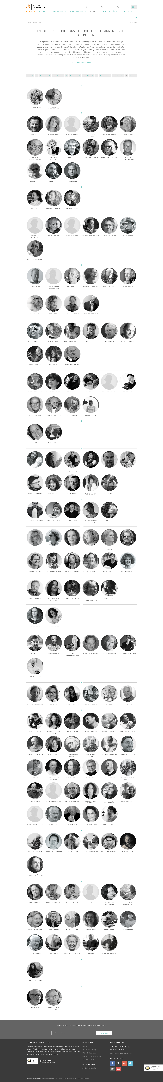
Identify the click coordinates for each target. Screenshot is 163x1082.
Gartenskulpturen (78, 11)
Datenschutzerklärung (48, 1078)
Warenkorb (108, 7)
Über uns (117, 11)
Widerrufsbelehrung (68, 1078)
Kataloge (106, 11)
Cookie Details (58, 1078)
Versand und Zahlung (89, 1050)
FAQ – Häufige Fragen (89, 1053)
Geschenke (43, 11)
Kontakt (85, 1046)
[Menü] (37, 1059)
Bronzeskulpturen (59, 11)
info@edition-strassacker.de (121, 1053)
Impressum (81, 1078)
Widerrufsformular (88, 1059)
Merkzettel (92, 7)
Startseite (28, 22)
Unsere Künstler (37, 22)
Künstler (94, 11)
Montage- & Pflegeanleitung (91, 1056)
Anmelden (123, 7)
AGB (76, 1078)
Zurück (134, 22)
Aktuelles (128, 11)
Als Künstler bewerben (81, 63)
